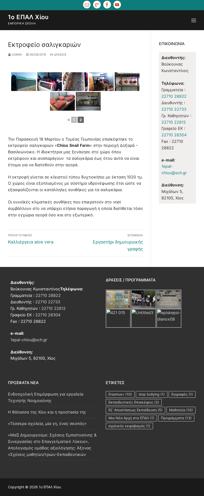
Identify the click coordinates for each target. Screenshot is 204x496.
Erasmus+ (120, 394)
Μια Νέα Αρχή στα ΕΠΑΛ (131, 418)
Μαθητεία (181, 410)
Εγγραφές (182, 394)
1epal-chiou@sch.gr (28, 339)
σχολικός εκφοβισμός (129, 426)
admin (16, 54)
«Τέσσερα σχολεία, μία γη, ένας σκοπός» (47, 423)
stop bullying (152, 394)
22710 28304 (174, 134)
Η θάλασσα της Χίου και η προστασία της (47, 412)
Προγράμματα (176, 418)
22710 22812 (173, 122)
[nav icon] (193, 20)
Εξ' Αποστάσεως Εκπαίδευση (135, 410)
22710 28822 (174, 96)
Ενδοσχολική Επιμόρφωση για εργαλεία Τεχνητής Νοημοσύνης (45, 397)
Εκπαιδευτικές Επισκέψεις (133, 402)
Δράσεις (59, 54)
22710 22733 (173, 109)
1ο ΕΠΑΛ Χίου (28, 17)
